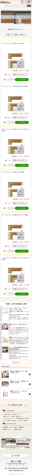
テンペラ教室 (13, 427)
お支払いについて (16, 414)
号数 (6, 74)
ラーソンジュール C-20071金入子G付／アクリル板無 (15, 215)
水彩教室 (21, 427)
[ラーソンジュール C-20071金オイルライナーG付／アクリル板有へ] (16, 146)
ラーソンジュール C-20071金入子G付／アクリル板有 (15, 86)
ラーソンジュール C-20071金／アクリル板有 (13, 43)
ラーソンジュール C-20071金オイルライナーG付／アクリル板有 (16, 130)
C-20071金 (21, 17)
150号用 (20, 353)
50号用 (10, 353)
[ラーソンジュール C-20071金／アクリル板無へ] (16, 189)
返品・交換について (17, 416)
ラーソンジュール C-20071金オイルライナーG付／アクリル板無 (16, 258)
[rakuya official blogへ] (8, 441)
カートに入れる (22, 79)
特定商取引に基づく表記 (22, 418)
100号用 (15, 353)
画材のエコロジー (8, 429)
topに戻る (17, 455)
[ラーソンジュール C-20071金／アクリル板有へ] (16, 60)
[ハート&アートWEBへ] (8, 445)
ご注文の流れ (7, 414)
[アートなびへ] (23, 441)
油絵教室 (6, 427)
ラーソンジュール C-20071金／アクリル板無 (13, 172)
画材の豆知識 (18, 429)
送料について (7, 416)
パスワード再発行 (23, 420)
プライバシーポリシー (9, 418)
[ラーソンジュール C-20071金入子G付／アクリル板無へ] (16, 232)
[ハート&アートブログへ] (23, 445)
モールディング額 (10, 17)
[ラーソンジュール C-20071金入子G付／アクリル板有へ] (16, 103)
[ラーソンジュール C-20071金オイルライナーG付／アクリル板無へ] (16, 274)
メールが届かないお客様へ (10, 420)
